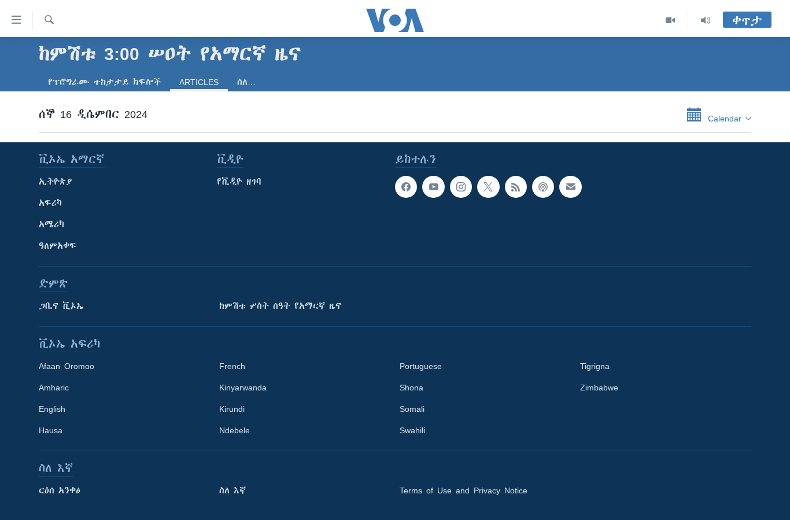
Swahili (412, 430)
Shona (411, 387)
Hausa (50, 430)
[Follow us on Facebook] (406, 187)
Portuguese (421, 366)
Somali (412, 409)
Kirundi (232, 409)
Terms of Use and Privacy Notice (463, 490)
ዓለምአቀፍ (57, 246)
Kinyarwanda (243, 387)
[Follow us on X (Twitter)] (488, 187)
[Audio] (705, 20)
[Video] (670, 20)
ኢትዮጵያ (55, 181)
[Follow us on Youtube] (433, 187)
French (232, 366)
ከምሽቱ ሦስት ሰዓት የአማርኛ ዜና (280, 306)
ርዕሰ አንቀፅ (59, 490)
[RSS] (516, 187)
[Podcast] (543, 187)
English (52, 409)
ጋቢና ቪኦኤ (61, 306)
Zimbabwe (599, 387)
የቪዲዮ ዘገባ (239, 181)
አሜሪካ (51, 224)
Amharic (54, 387)
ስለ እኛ (232, 490)
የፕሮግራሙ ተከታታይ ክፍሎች (104, 82)
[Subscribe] (570, 187)
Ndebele (234, 430)
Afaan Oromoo (66, 366)
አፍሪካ (50, 203)
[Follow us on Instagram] (461, 187)
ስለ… (246, 82)
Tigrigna (595, 366)
